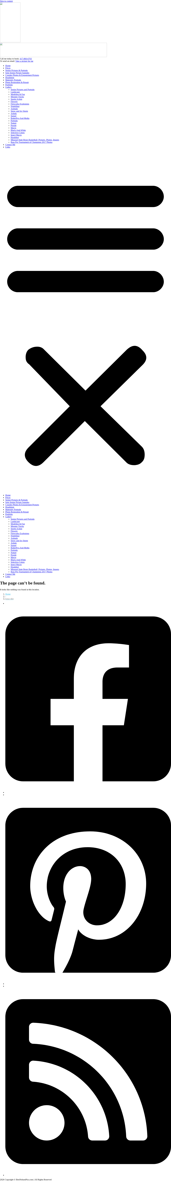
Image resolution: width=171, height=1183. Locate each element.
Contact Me (10, 144)
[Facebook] (88, 792)
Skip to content (6, 1)
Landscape (15, 92)
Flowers (14, 101)
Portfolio (9, 85)
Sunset (13, 116)
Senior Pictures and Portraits (22, 89)
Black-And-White (18, 130)
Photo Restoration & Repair (17, 82)
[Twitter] (88, 984)
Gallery (8, 87)
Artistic (14, 113)
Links (7, 147)
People (13, 125)
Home (8, 65)
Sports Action (16, 99)
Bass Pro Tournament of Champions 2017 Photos (31, 142)
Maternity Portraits (13, 80)
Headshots (9, 77)
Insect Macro (16, 135)
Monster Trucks (17, 97)
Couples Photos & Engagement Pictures (22, 75)
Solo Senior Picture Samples (17, 73)
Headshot (15, 137)
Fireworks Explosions (20, 104)
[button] (85, 321)
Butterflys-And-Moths (20, 118)
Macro (13, 128)
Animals (14, 109)
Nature (13, 123)
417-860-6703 (26, 59)
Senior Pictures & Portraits (16, 70)
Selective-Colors (18, 133)
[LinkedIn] (88, 1175)
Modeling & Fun (18, 94)
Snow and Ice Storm (19, 111)
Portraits (14, 121)
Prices (7, 68)
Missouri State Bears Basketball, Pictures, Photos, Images (35, 140)
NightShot (15, 106)
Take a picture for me (24, 61)
